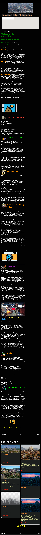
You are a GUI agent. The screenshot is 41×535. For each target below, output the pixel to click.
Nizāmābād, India (5, 454)
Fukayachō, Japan (24, 513)
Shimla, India (4, 480)
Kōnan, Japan (23, 487)
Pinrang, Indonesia (5, 506)
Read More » (5, 462)
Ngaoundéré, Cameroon (25, 461)
